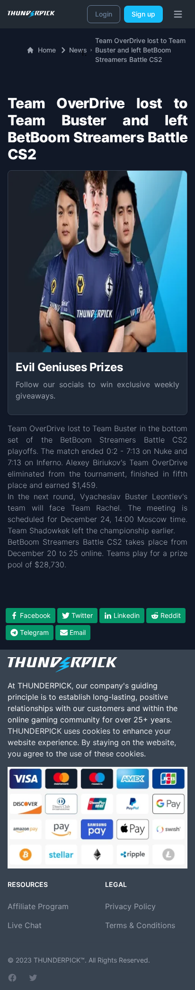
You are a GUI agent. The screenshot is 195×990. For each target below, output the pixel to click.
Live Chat (25, 925)
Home (47, 50)
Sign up (143, 14)
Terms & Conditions (140, 925)
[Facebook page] (12, 977)
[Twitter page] (33, 977)
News (78, 50)
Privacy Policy (130, 906)
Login (103, 14)
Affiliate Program (38, 906)
